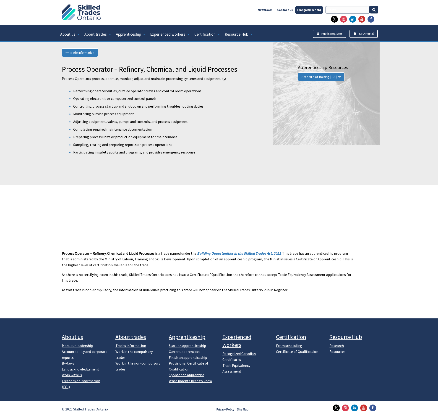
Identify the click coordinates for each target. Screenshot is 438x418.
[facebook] (369, 19)
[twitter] (333, 19)
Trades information (130, 345)
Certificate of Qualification (297, 351)
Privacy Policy (225, 409)
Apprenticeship (128, 34)
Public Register (331, 34)
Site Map (242, 409)
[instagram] (342, 19)
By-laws (68, 363)
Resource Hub (236, 34)
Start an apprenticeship (187, 345)
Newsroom (265, 10)
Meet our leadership (77, 345)
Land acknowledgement (80, 369)
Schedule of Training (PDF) (319, 77)
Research (336, 345)
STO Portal (366, 34)
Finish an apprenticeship (188, 357)
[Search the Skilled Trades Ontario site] (376, 9)
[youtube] (360, 19)
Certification (205, 34)
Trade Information (81, 52)
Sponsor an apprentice (186, 375)
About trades (95, 34)
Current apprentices (184, 351)
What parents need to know (190, 380)
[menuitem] (72, 35)
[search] (348, 9)
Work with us (72, 375)
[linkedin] (351, 19)
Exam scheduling (289, 345)
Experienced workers (167, 34)
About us (67, 34)
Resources (337, 351)
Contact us (285, 10)
